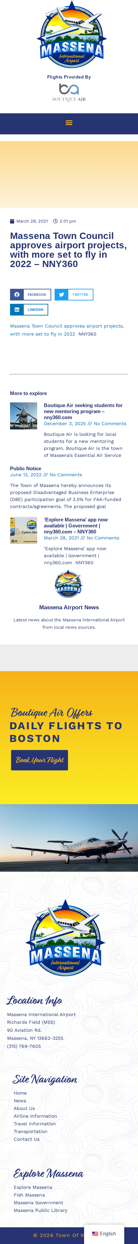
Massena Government (38, 1202)
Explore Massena (33, 1187)
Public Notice (25, 468)
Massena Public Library (40, 1210)
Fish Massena (29, 1195)
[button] (69, 122)
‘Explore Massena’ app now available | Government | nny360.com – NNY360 (76, 525)
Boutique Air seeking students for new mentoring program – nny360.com (83, 411)
